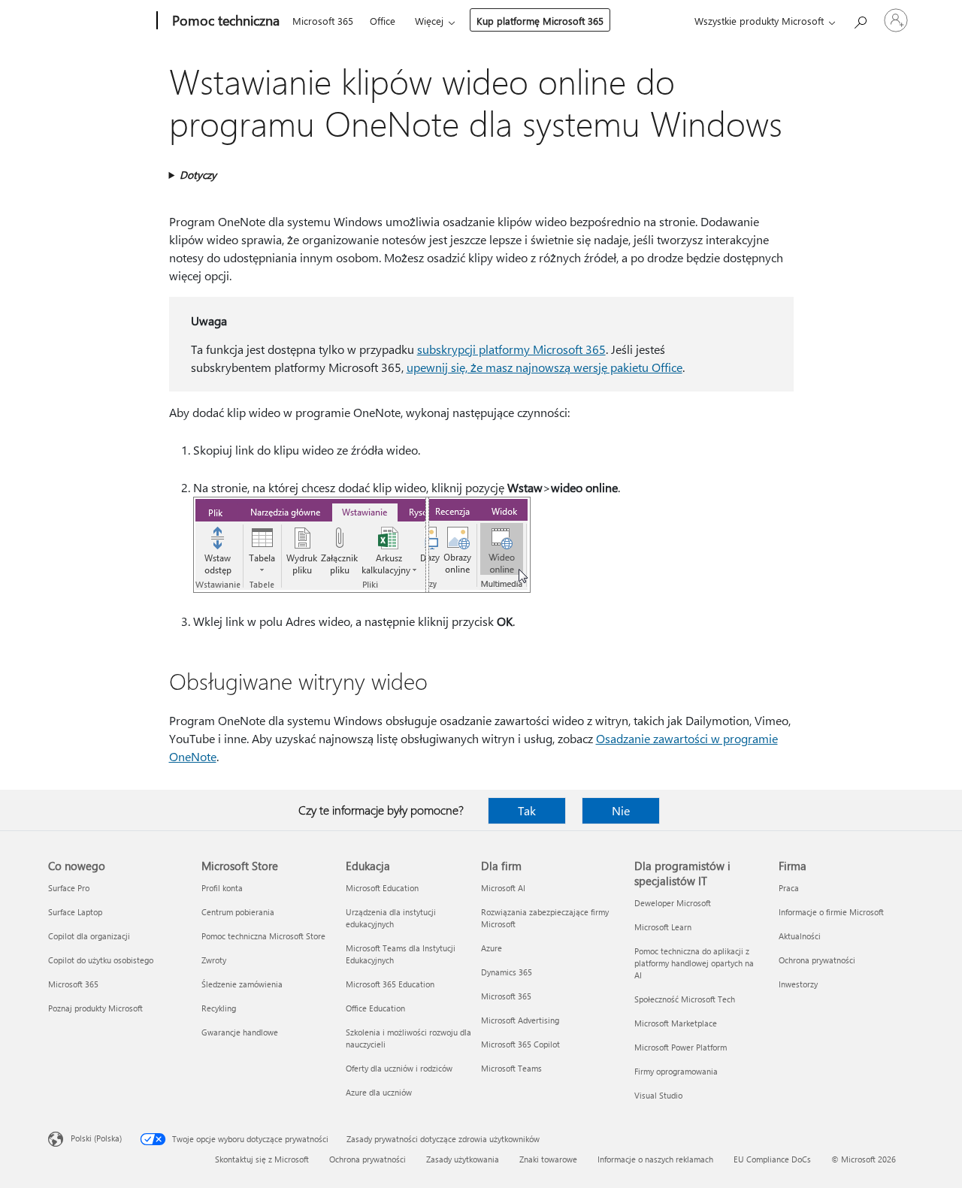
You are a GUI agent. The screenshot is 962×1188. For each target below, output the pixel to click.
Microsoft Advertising (520, 1020)
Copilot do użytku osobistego (100, 960)
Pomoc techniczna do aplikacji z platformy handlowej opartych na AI (694, 963)
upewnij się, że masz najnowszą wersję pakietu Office (544, 367)
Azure (491, 948)
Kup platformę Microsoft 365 (540, 20)
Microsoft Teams (511, 1068)
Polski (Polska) (96, 1138)
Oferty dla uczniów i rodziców (399, 1068)
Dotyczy (198, 175)
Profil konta (222, 887)
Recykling (218, 1008)
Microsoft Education (382, 887)
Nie (621, 810)
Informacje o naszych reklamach (655, 1159)
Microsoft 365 (322, 20)
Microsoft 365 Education (390, 984)
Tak (527, 810)
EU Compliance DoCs (772, 1159)
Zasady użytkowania (462, 1159)
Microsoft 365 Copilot (520, 1044)
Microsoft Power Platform (680, 1047)
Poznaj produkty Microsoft (95, 1008)
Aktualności (800, 936)
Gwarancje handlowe (239, 1032)
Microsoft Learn (662, 927)
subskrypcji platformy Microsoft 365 (511, 349)
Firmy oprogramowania (676, 1071)
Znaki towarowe (548, 1159)
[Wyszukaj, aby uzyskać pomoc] (859, 19)
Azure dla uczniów (379, 1092)
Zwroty (213, 960)
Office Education (375, 1008)
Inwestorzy (798, 984)
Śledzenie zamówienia (242, 984)
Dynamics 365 (506, 972)
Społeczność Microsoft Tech (684, 999)
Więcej (429, 20)
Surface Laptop (75, 911)
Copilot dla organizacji (89, 936)
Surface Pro (68, 887)
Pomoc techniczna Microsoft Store (263, 936)
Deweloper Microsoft (672, 902)
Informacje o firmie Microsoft (831, 911)
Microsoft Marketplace (675, 1023)
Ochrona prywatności (817, 960)
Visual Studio (658, 1095)
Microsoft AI (503, 887)
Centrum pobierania (237, 911)
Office (382, 20)
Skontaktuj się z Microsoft (262, 1159)
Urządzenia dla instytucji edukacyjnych (391, 918)
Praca (789, 887)
